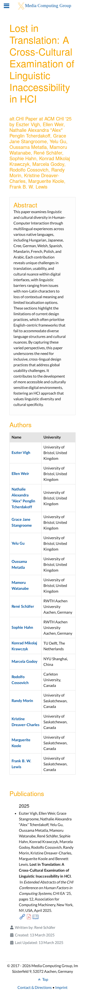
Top (45, 979)
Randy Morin (22, 701)
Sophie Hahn (22, 627)
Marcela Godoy (24, 661)
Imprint (61, 987)
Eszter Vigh (21, 453)
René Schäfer (23, 606)
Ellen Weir (20, 474)
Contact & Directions (34, 987)
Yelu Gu (18, 543)
